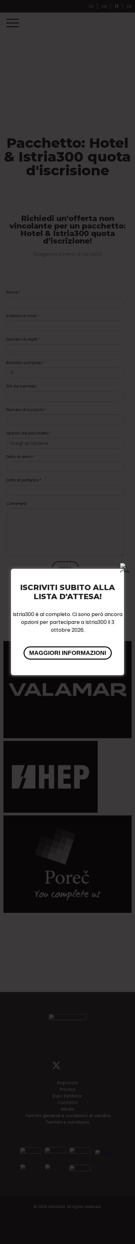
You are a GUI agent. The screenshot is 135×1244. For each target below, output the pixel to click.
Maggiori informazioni (67, 653)
